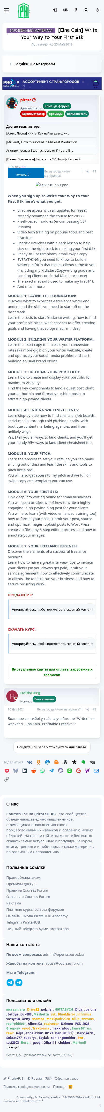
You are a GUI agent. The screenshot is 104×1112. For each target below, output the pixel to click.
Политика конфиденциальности (26, 1087)
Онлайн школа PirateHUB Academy (37, 915)
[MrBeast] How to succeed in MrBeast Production (41, 142)
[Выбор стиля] (97, 10)
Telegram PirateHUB (23, 922)
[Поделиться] (88, 171)
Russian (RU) (41, 1078)
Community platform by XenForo (58, 1097)
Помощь (59, 1087)
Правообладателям (23, 877)
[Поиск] (86, 10)
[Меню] (6, 10)
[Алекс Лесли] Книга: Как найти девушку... (37, 133)
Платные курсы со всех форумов (35, 909)
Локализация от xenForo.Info (23, 1101)
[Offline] (16, 105)
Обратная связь (66, 1078)
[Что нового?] (76, 10)
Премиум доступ (21, 883)
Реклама (13, 903)
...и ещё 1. (13, 1047)
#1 (94, 171)
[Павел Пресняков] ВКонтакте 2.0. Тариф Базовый (43, 159)
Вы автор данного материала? (57, 173)
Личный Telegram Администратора (37, 928)
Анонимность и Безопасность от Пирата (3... (39, 150)
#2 (94, 709)
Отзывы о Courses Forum (28, 896)
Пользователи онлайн (28, 1000)
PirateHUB (15, 1078)
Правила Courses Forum (27, 890)
